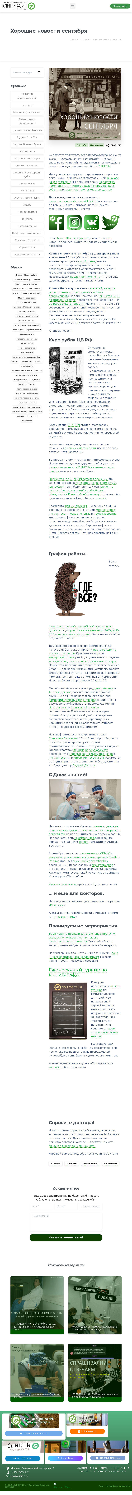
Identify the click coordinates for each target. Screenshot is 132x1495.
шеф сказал (27, 421)
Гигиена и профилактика (27, 112)
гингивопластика (26, 320)
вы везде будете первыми (67, 303)
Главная (74, 39)
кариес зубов (27, 343)
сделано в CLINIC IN (27, 402)
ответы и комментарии (22, 371)
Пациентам (27, 218)
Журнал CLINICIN (27, 137)
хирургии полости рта (89, 757)
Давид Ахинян (19, 289)
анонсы (37, 307)
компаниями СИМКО (96, 853)
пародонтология (21, 380)
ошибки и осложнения (26, 375)
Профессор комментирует (27, 233)
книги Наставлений (27, 348)
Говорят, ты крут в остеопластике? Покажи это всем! (36, 1395)
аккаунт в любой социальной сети (72, 1145)
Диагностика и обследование (27, 121)
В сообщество (24, 1458)
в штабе (31, 311)
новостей (96, 288)
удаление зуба (35, 411)
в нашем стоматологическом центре (104, 1032)
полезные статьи (26, 384)
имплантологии (60, 757)
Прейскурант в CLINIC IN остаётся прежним (78, 478)
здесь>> (100, 498)
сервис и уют (19, 407)
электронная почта (61, 657)
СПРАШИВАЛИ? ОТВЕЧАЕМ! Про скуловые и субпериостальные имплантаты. (95, 1395)
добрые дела (18, 330)
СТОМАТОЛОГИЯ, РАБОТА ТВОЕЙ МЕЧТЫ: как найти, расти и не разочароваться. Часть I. (35, 1327)
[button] (72, 6)
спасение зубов (19, 411)
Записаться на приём (111, 1471)
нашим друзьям (76, 505)
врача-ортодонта (104, 649)
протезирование (105, 513)
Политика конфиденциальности (114, 1486)
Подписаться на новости (36, 1433)
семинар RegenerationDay (90, 861)
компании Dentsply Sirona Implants (72, 699)
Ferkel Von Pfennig (22, 280)
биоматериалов (102, 864)
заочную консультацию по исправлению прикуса (82, 661)
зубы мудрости (34, 330)
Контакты (86, 1471)
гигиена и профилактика (27, 316)
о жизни (38, 361)
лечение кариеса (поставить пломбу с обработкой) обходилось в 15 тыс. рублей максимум (81, 490)
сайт (108, 238)
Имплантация (27, 151)
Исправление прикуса (27, 158)
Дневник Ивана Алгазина (27, 130)
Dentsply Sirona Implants (26, 275)
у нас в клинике (64, 916)
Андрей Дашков (30, 284)
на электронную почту (85, 276)
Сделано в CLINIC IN (27, 240)
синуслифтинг (34, 407)
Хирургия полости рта (27, 254)
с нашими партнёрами (80, 448)
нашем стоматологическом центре (88, 189)
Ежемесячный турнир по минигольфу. (78, 972)
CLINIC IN (104, 166)
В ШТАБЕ (120, 1467)
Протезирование (27, 226)
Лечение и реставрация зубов (27, 174)
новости (14, 361)
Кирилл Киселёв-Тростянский (26, 293)
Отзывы (27, 204)
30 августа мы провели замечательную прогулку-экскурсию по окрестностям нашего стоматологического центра (82, 937)
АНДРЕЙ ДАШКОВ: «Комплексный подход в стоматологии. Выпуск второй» (94, 1328)
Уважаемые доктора (62, 884)
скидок (74, 292)
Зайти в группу (88, 1431)
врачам (22, 311)
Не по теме (27, 190)
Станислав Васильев (27, 302)
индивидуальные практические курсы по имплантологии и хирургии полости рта (84, 830)
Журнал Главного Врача (27, 144)
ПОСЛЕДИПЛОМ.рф (109, 1458)
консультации (27, 352)
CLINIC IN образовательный (27, 96)
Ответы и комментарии (27, 197)
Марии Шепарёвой (62, 653)
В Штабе (85, 39)
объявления (26, 361)
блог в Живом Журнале (73, 238)
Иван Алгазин (34, 289)
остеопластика (27, 366)
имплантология (26, 334)
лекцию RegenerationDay (90, 750)
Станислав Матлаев (22, 307)
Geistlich (36, 280)
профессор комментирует (27, 393)
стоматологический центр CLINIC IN (73, 201)
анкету (83, 841)
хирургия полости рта (27, 416)
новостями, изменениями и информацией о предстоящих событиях (82, 185)
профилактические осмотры (26, 398)
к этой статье (86, 261)
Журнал (82, 1467)
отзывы (38, 371)
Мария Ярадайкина (26, 298)
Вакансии (57, 905)
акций (85, 292)
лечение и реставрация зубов (26, 357)
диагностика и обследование (27, 325)
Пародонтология (27, 211)
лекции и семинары (27, 165)
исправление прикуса (27, 339)
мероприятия (27, 183)
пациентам (35, 380)
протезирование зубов (27, 389)
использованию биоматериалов (91, 753)
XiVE (18, 284)
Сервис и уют (27, 247)
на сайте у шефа (85, 837)
